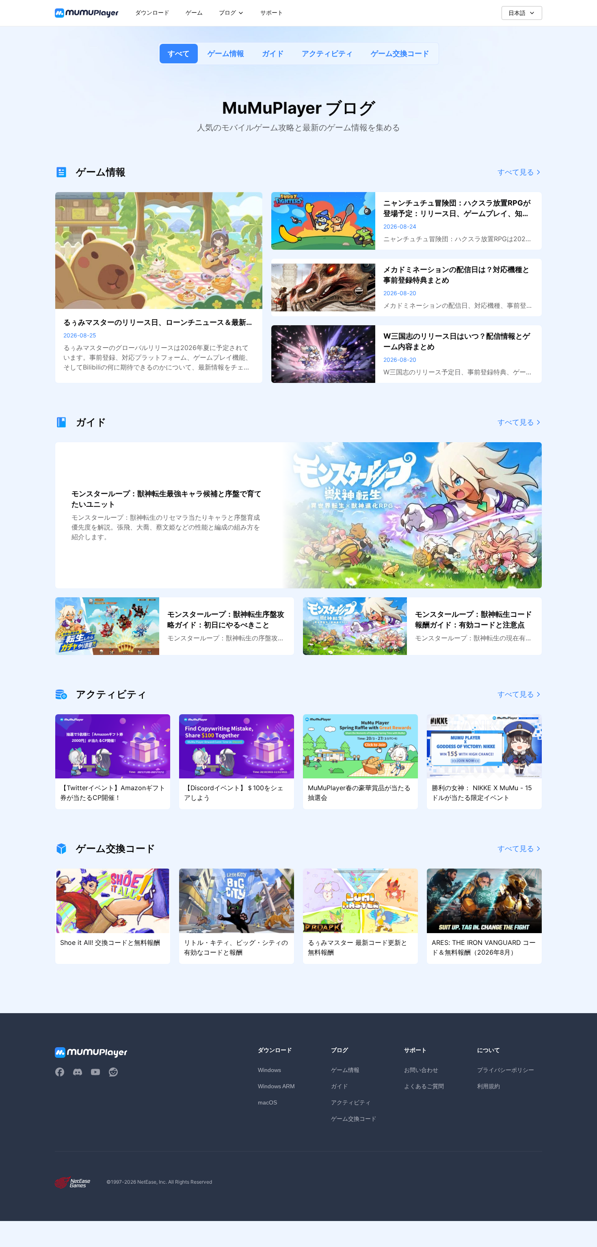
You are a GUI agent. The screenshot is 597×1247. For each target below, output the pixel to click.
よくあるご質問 (424, 1086)
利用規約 (488, 1086)
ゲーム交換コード (400, 53)
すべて (179, 53)
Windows (269, 1070)
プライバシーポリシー (505, 1069)
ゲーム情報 (226, 53)
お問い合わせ (421, 1069)
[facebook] (60, 1072)
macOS (267, 1102)
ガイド (273, 53)
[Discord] (77, 1072)
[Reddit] (113, 1072)
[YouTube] (95, 1072)
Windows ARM (276, 1086)
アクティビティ (327, 53)
